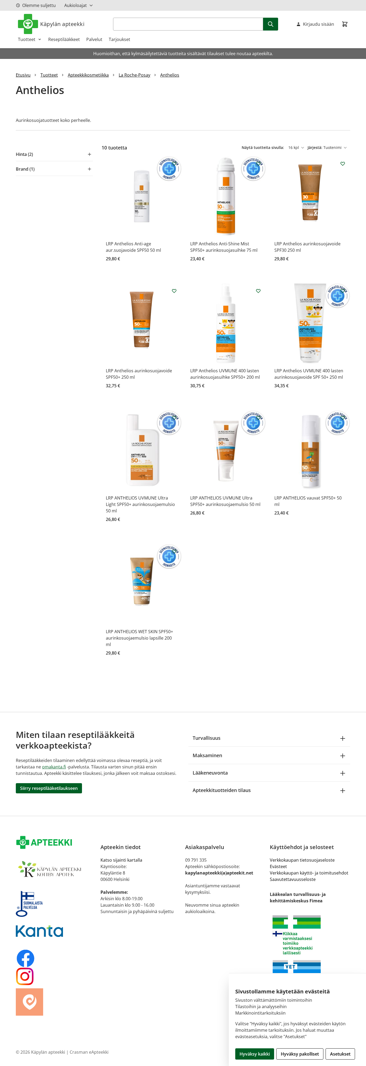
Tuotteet (26, 39)
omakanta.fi (54, 767)
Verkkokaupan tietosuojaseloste (302, 860)
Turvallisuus (207, 738)
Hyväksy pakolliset (300, 1054)
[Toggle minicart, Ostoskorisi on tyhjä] (345, 24)
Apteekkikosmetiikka (88, 75)
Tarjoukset (119, 39)
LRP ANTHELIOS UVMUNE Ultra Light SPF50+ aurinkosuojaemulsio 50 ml (140, 504)
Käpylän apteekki (62, 24)
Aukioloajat (75, 5)
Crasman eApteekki (89, 1052)
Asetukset (340, 1054)
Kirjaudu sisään (318, 24)
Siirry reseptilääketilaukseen (49, 788)
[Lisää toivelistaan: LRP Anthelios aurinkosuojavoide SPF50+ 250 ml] (174, 291)
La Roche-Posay (134, 75)
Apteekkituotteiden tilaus (222, 790)
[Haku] (270, 24)
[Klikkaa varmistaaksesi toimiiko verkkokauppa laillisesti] (310, 935)
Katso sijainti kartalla (121, 860)
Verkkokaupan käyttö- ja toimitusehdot (309, 873)
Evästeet (278, 866)
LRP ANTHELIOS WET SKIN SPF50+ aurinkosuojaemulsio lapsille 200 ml (139, 638)
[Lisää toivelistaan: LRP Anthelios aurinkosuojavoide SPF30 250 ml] (342, 163)
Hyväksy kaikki (255, 1054)
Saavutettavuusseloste (293, 879)
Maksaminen (207, 755)
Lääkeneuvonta (210, 773)
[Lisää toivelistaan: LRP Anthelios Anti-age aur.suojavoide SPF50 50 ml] (174, 163)
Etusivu (23, 75)
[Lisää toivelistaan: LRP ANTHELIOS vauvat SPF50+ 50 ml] (342, 417)
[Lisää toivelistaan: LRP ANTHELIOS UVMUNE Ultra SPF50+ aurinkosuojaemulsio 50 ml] (258, 417)
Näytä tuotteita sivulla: (263, 147)
